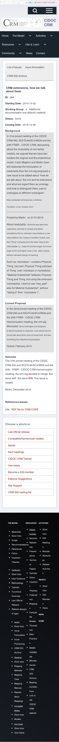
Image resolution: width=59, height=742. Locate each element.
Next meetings (16, 452)
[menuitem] (5, 35)
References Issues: (16, 402)
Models (17, 719)
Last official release (19, 432)
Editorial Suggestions (20, 479)
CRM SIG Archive (32, 673)
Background (12, 131)
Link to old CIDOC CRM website (32, 704)
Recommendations (20, 544)
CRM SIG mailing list (19, 492)
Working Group (14, 109)
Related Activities (46, 569)
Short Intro (16, 535)
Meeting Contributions (33, 687)
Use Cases (19, 732)
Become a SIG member (21, 472)
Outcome (10, 357)
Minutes (33, 660)
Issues (11, 445)
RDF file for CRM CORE (25, 409)
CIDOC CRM (50, 22)
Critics (14, 553)
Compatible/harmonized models (26, 438)
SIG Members (46, 599)
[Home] (22, 22)
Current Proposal (15, 303)
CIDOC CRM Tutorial (20, 458)
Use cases (14, 465)
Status (9, 118)
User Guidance (18, 578)
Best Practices (33, 638)
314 (30, 378)
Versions (33, 538)
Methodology (17, 582)
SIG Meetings (46, 542)
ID (6, 97)
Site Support (15, 485)
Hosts (45, 607)
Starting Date (13, 103)
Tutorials (15, 587)
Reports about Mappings (18, 696)
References (17, 548)
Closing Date (13, 124)
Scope (14, 540)
